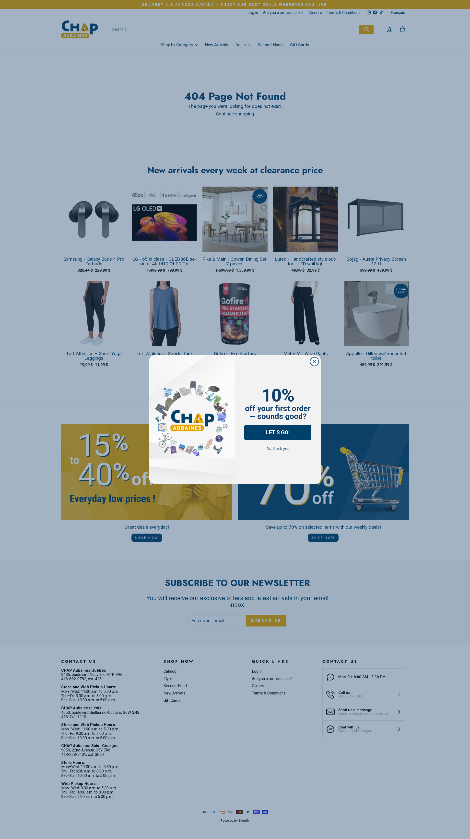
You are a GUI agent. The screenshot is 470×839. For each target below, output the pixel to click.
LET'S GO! (278, 432)
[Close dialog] (314, 361)
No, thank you (278, 448)
